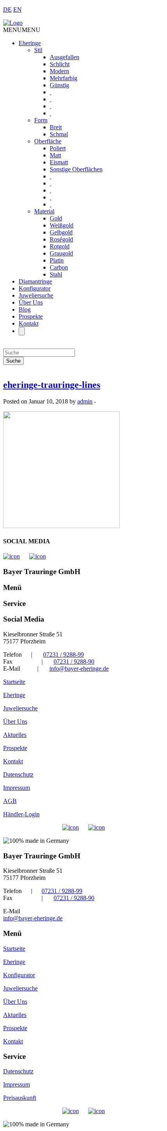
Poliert (58, 148)
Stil (38, 50)
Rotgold (60, 246)
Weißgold (61, 225)
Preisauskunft (19, 1097)
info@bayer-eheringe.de (79, 668)
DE (7, 9)
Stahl (56, 274)
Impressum (16, 787)
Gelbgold (61, 232)
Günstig (59, 85)
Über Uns (31, 302)
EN (17, 9)
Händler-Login (21, 814)
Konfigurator (34, 288)
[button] (21, 29)
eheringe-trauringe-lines (51, 385)
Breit (56, 127)
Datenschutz (18, 774)
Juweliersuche (36, 295)
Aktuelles (14, 734)
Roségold (61, 239)
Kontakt (28, 323)
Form (40, 120)
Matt (55, 155)
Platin (57, 260)
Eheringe (30, 43)
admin (84, 401)
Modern (59, 71)
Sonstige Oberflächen (76, 169)
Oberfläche (47, 141)
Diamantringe (35, 281)
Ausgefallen (64, 57)
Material (44, 211)
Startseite (14, 681)
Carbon (59, 267)
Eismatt (59, 162)
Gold (56, 218)
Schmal (59, 134)
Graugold (61, 253)
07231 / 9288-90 (74, 661)
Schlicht (60, 64)
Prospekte (31, 316)
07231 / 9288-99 (63, 654)
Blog (25, 309)
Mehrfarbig (63, 78)
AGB (10, 801)
